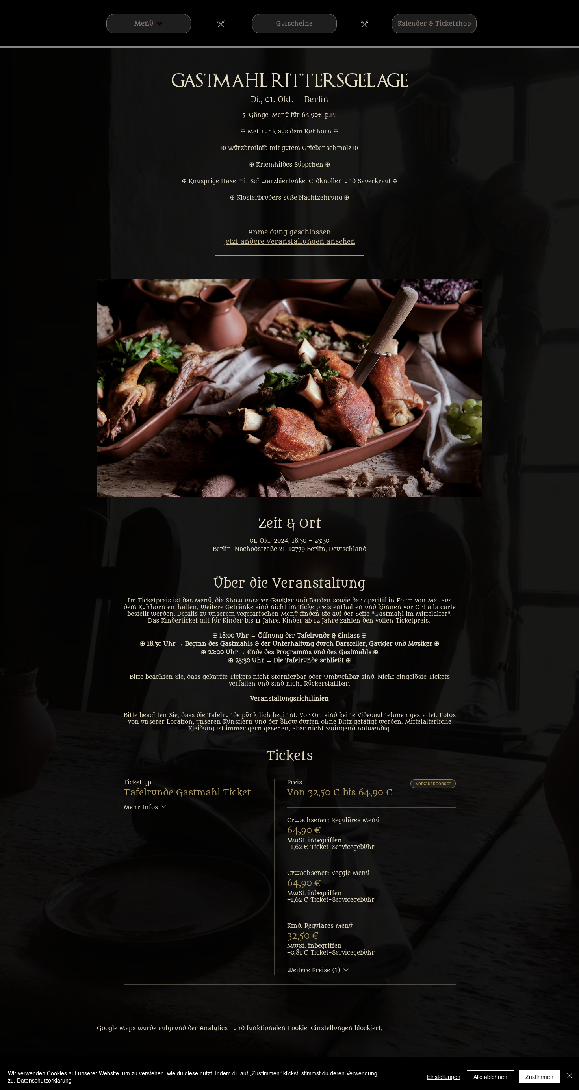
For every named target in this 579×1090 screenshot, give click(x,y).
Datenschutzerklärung (44, 1080)
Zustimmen (539, 1077)
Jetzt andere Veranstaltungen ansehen (289, 242)
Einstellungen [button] (443, 1077)
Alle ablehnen (490, 1077)
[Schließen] (569, 1077)
